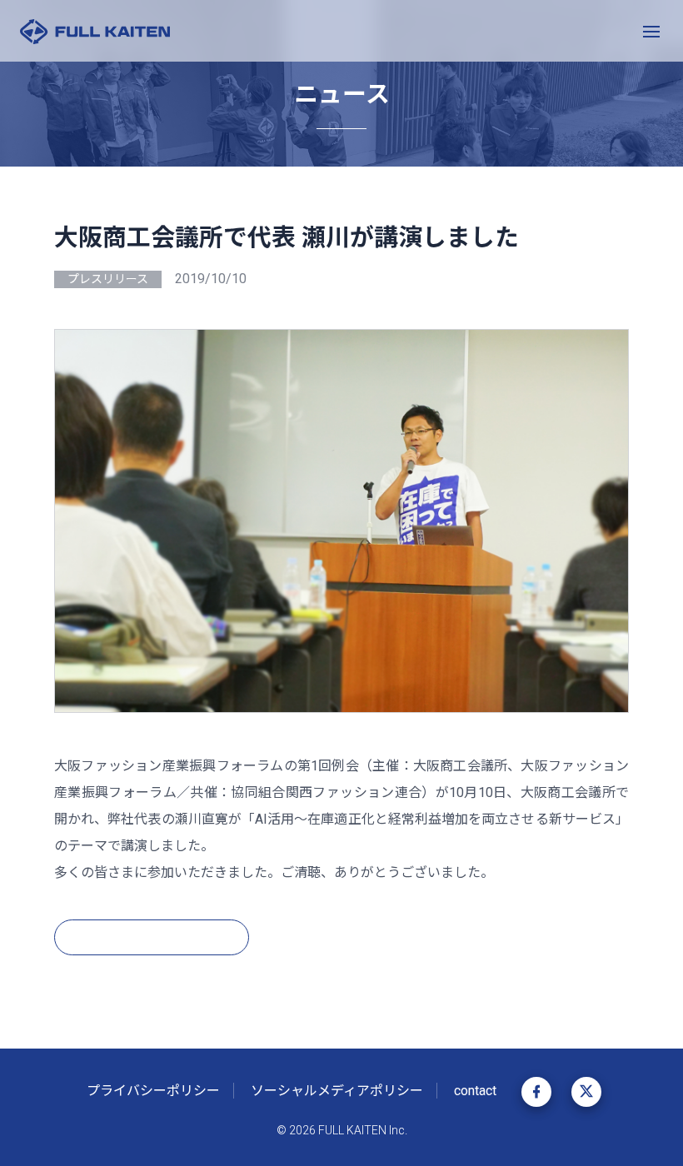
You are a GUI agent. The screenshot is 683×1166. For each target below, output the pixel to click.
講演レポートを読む (142, 936)
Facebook (536, 1092)
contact (475, 1091)
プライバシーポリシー (153, 1091)
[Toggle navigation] (651, 30)
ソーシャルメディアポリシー (337, 1091)
